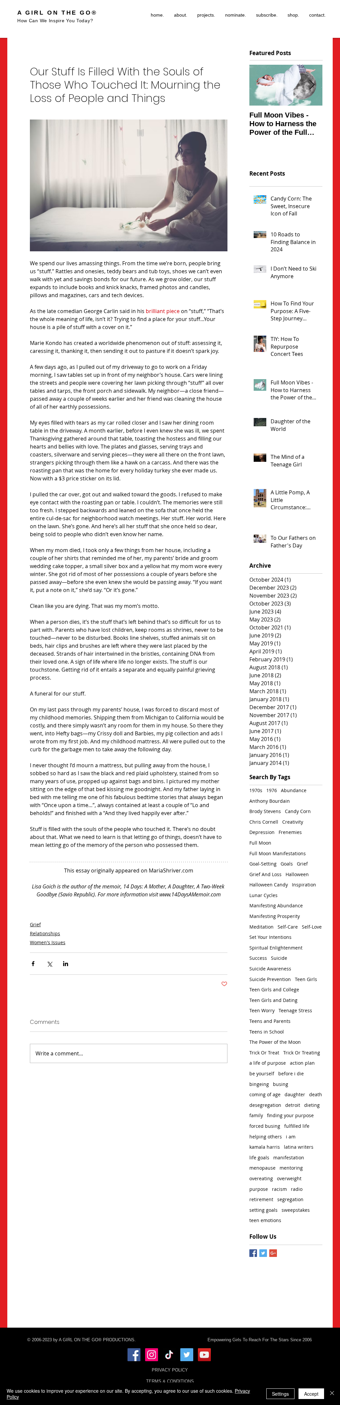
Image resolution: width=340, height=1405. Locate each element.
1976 (271, 790)
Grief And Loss (265, 874)
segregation (290, 1199)
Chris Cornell (263, 822)
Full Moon (260, 843)
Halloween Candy (268, 884)
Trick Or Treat (264, 1052)
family (256, 1115)
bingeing (259, 1084)
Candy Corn (298, 811)
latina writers (298, 1147)
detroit (292, 1105)
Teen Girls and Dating (273, 1000)
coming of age (265, 1094)
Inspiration (304, 884)
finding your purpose (290, 1115)
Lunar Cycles (263, 895)
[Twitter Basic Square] (263, 1253)
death (315, 1094)
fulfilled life (296, 1126)
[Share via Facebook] (33, 963)
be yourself (261, 1073)
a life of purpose (267, 1063)
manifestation (288, 1157)
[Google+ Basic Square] (273, 1253)
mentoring (291, 1168)
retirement (261, 1199)
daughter (295, 1094)
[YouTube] (204, 1354)
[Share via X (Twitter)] (49, 963)
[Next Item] (312, 85)
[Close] (332, 1394)
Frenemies (290, 832)
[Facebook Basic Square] (253, 1253)
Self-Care (288, 927)
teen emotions (265, 1220)
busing (280, 1084)
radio (296, 1189)
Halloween (297, 874)
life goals (259, 1157)
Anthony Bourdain (269, 801)
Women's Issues (47, 942)
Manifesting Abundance (276, 905)
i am (291, 1136)
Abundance (293, 790)
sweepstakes (296, 1210)
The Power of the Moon (275, 1042)
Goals (287, 864)
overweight (289, 1178)
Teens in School (266, 1032)
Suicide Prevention (270, 979)
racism (279, 1189)
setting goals (263, 1210)
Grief (35, 924)
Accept (311, 1393)
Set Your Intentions (270, 937)
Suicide (279, 958)
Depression (262, 832)
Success (258, 958)
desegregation (265, 1105)
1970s (255, 790)
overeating (261, 1178)
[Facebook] (134, 1354)
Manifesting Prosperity (274, 916)
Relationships (45, 933)
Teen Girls (306, 979)
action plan (302, 1063)
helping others (265, 1136)
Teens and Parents (270, 1021)
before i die (291, 1073)
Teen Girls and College (274, 989)
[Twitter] (186, 1354)
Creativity (292, 822)
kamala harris (264, 1147)
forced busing (264, 1126)
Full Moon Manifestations (277, 853)
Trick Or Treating (301, 1052)
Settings (280, 1393)
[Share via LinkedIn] (65, 963)
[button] (206, 15)
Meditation (261, 927)
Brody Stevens (265, 811)
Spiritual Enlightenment (275, 948)
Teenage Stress (295, 1010)
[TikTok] (169, 1354)
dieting (312, 1105)
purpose (258, 1189)
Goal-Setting (263, 864)
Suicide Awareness (270, 968)
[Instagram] (151, 1354)
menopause (262, 1168)
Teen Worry (262, 1010)
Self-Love (312, 927)
